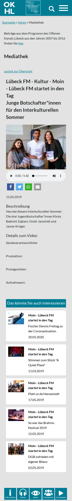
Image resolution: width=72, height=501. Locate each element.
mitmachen (48, 497)
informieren (10, 497)
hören (22, 22)
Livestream (61, 497)
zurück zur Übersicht (18, 71)
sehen (35, 497)
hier (20, 43)
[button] (10, 186)
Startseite (8, 22)
